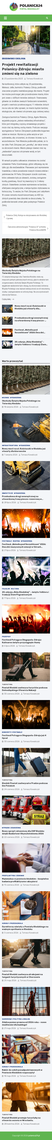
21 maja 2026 (10, 1028)
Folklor (6, 589)
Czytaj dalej (6, 299)
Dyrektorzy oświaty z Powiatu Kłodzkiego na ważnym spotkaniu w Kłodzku (25, 928)
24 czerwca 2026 (12, 789)
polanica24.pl (34, 1135)
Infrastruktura (10, 445)
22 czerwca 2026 (12, 837)
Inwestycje (7, 493)
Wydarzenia (15, 398)
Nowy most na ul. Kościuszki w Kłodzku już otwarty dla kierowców (30, 308)
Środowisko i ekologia (13, 59)
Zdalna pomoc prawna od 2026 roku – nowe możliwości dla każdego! (24, 1023)
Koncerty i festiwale (12, 732)
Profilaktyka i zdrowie (13, 876)
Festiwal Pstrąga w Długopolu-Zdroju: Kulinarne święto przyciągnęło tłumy (21, 641)
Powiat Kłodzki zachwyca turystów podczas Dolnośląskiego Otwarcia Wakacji (25, 689)
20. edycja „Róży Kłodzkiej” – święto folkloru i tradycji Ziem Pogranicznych (30, 344)
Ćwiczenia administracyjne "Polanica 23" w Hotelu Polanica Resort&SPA (27, 228)
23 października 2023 (13, 79)
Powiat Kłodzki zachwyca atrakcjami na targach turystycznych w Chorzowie (22, 975)
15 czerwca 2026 (11, 885)
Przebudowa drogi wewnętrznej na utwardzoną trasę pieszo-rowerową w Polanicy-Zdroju (31, 320)
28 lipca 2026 (10, 502)
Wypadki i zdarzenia (11, 828)
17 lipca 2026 (10, 598)
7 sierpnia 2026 (10, 455)
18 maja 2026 (10, 1076)
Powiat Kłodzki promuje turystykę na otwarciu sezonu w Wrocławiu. (21, 1119)
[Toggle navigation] (5, 18)
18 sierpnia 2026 (11, 407)
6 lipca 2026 (9, 646)
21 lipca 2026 (10, 550)
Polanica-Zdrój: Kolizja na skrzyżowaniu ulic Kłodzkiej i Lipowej (26, 216)
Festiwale (7, 541)
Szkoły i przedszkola (12, 923)
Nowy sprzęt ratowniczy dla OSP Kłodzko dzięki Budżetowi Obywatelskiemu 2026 (23, 832)
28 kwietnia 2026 (11, 1124)
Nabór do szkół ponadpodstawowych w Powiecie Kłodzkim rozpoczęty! (22, 1071)
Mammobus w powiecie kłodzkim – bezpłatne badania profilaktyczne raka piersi (25, 880)
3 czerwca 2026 (11, 933)
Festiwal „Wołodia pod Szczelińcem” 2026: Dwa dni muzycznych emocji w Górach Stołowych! (30, 334)
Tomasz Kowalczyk (34, 79)
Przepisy (6, 637)
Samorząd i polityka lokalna (16, 1019)
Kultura (15, 589)
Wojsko (5, 398)
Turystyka (7, 684)
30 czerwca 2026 (12, 694)
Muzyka (16, 541)
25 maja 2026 (10, 980)
